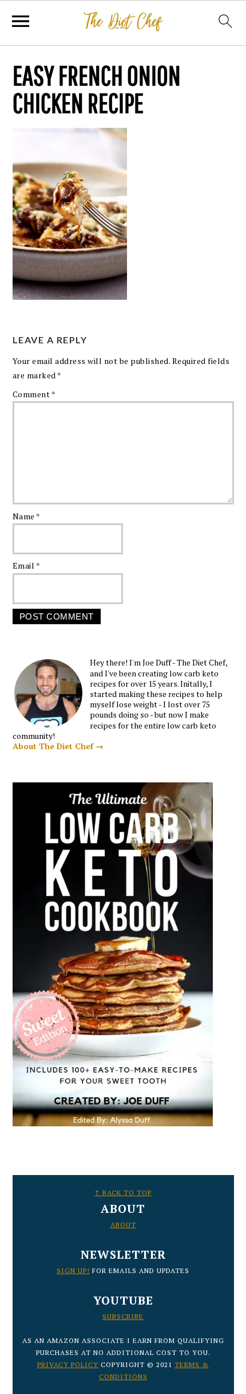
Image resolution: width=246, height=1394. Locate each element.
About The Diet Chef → (58, 746)
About (123, 1224)
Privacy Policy (67, 1364)
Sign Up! (73, 1270)
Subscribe (123, 1316)
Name (27, 516)
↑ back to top (123, 1192)
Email (27, 565)
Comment (34, 394)
